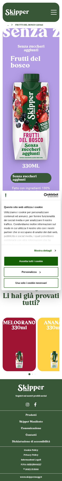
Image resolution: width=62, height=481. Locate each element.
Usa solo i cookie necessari (31, 282)
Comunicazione (31, 428)
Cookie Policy (31, 450)
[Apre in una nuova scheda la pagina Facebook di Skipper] (35, 405)
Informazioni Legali (31, 460)
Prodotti (31, 415)
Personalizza (29, 272)
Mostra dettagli (43, 250)
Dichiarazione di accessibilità (31, 441)
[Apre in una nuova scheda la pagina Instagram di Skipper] (27, 404)
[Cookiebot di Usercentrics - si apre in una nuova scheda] (44, 195)
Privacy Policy (31, 455)
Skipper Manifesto (31, 421)
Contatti (31, 435)
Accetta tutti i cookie (31, 261)
